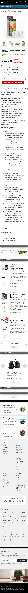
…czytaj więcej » (15, 283)
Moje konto (18, 445)
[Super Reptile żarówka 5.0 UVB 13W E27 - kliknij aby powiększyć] (4, 44)
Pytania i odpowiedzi (6, 479)
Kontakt (4, 493)
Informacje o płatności (6, 486)
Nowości (5, 449)
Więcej (11, 567)
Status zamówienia (20, 453)
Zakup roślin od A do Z (7, 476)
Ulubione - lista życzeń (19, 462)
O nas (17, 475)
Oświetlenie (4, 11)
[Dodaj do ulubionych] (4, 280)
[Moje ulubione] (21, 2)
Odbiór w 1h (23, 337)
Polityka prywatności (21, 485)
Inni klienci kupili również (13, 88)
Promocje (5, 455)
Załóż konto (18, 447)
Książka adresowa (20, 464)
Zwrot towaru (6, 491)
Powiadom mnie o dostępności (13, 82)
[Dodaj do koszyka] (4, 284)
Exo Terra (12, 266)
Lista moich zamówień (18, 455)
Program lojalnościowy (19, 482)
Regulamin (18, 477)
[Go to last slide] (3, 366)
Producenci (5, 447)
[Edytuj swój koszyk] (25, 1)
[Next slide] (25, 366)
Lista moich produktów (18, 458)
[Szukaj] (17, 2)
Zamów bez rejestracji (19, 450)
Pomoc (26, 88)
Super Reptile (13, 250)
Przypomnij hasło (20, 469)
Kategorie (5, 445)
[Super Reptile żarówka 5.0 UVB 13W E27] (14, 27)
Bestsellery (5, 451)
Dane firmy (18, 490)
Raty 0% (18, 480)
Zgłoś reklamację (7, 489)
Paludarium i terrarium (17, 10)
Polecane (5, 453)
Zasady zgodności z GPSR (21, 488)
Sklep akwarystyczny (6, 10)
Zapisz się (22, 560)
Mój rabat (18, 467)
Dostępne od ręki (7, 458)
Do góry (15, 347)
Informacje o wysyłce (6, 483)
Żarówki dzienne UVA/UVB (14, 11)
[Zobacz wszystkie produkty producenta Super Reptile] (4, 55)
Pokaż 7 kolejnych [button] (15, 343)
